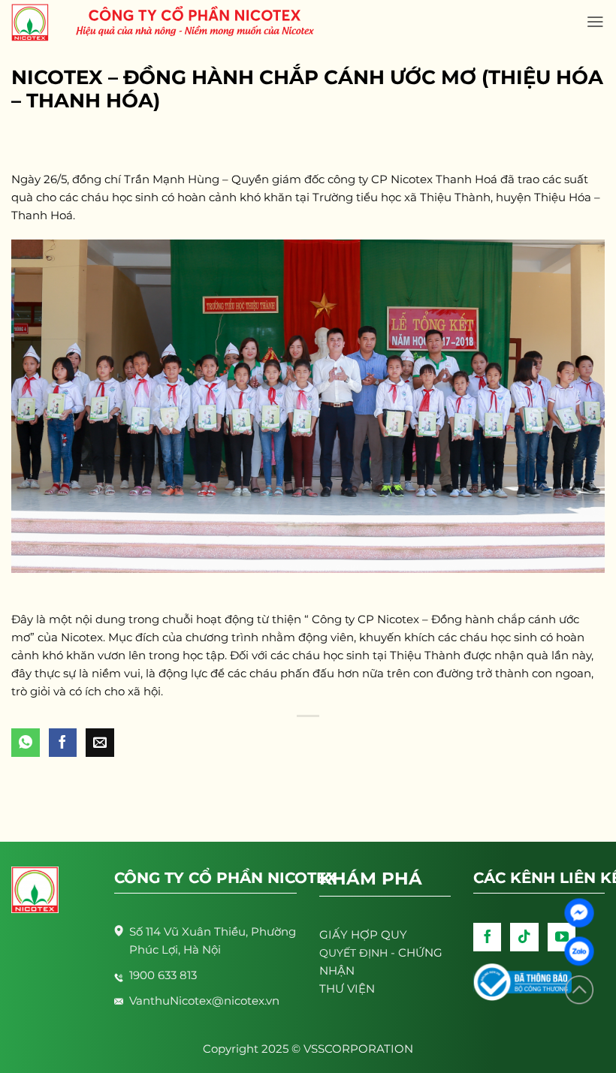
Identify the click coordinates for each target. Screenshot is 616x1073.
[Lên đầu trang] (579, 990)
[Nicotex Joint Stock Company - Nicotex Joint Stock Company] (37, 22)
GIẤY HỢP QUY (363, 934)
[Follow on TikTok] (524, 937)
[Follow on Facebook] (487, 937)
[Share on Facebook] (63, 742)
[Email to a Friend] (100, 742)
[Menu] (595, 22)
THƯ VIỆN (347, 988)
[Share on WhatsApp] (25, 742)
